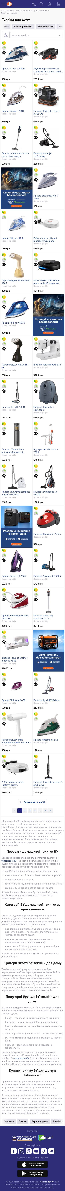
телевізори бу (9, 860)
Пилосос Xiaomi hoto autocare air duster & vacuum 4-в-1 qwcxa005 (14, 451)
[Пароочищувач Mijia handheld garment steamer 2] (17, 724)
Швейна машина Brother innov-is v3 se (14, 659)
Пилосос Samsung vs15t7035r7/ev (43, 617)
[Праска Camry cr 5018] (17, 96)
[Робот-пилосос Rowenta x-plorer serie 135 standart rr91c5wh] (48, 265)
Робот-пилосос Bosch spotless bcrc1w (13, 783)
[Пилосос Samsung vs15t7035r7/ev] (48, 600)
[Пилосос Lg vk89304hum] (48, 685)
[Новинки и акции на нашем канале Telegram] (51, 1151)
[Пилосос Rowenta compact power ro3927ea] (17, 476)
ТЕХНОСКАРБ (7, 10)
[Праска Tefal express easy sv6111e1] (17, 600)
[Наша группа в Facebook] (14, 1151)
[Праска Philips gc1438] (17, 685)
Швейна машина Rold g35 (47, 364)
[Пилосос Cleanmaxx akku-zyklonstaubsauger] (17, 138)
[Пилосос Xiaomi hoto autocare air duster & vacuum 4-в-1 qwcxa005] (17, 434)
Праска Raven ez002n (13, 68)
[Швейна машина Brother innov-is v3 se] (17, 642)
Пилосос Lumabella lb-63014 (45, 493)
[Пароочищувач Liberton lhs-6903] (17, 265)
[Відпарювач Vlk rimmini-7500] (48, 434)
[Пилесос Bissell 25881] (17, 392)
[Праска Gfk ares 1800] (17, 223)
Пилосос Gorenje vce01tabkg (42, 155)
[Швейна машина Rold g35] (48, 349)
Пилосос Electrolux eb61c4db (43, 408)
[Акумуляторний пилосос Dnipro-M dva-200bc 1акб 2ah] (48, 53)
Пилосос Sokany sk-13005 (47, 576)
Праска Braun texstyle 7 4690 (45, 197)
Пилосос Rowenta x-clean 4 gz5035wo (47, 783)
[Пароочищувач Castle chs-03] (17, 349)
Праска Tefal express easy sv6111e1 (15, 617)
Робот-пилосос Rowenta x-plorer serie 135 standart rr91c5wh (47, 282)
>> (40, 810)
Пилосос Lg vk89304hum (46, 700)
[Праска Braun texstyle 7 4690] (48, 180)
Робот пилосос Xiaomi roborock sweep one (45, 239)
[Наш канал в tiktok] (44, 1151)
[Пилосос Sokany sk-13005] (48, 561)
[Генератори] (48, 650)
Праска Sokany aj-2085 (14, 576)
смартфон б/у (21, 1058)
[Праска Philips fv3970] (17, 307)
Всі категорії (22, 10)
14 (45, 810)
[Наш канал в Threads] (29, 1151)
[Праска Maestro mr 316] (48, 724)
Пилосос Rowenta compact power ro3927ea (16, 493)
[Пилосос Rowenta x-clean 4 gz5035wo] (48, 767)
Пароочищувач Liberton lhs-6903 (16, 282)
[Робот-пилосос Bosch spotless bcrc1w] (17, 767)
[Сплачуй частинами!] (16, 188)
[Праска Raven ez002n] (17, 53)
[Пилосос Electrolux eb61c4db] (48, 392)
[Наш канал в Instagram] (21, 1151)
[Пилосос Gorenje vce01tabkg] (48, 138)
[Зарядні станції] (16, 527)
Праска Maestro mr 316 (45, 739)
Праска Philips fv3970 (13, 322)
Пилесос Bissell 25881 (13, 407)
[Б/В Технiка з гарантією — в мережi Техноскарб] (36, 1151)
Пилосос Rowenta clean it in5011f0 (46, 112)
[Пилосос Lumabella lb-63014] (48, 476)
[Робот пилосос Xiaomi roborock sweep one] (48, 223)
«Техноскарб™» (47, 1181)
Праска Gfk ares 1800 (13, 238)
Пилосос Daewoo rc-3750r (47, 534)
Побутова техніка (39, 10)
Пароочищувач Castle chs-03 (15, 366)
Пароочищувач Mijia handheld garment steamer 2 (16, 741)
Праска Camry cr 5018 (13, 111)
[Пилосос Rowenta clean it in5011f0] (48, 96)
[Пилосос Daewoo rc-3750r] (48, 519)
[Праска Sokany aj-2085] (17, 561)
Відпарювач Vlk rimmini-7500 (46, 451)
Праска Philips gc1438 (13, 700)
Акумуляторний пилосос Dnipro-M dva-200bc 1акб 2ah (47, 70)
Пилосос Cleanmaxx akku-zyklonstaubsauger (15, 155)
